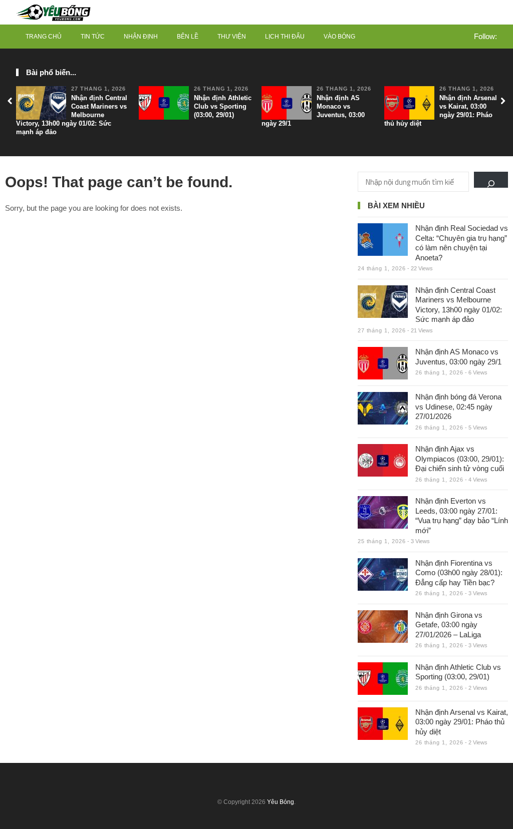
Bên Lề (187, 36)
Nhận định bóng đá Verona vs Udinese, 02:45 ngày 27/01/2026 (458, 406)
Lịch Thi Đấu (285, 36)
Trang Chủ (44, 36)
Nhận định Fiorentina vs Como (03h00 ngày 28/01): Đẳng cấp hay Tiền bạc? (458, 573)
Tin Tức (93, 36)
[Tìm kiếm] (491, 180)
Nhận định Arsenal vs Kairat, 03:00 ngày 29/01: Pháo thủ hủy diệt (440, 110)
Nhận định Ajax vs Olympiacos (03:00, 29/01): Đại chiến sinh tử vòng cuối (459, 459)
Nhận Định (141, 36)
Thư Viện (231, 36)
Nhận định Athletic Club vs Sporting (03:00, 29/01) (222, 106)
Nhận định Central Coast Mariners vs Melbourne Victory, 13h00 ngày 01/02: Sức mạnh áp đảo (71, 115)
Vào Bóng (339, 36)
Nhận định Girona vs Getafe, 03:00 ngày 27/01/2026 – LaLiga (448, 625)
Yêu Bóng (280, 801)
